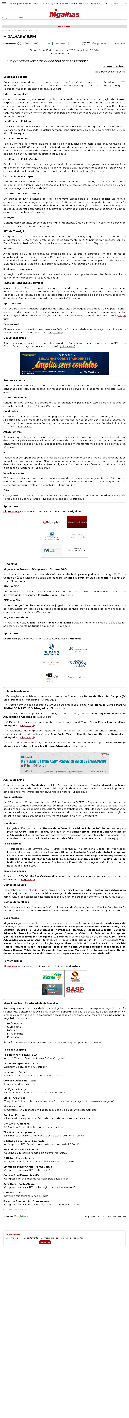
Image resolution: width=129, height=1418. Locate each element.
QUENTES (54, 4)
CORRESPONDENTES (92, 4)
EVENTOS (105, 4)
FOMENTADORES (77, 4)
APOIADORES (65, 4)
